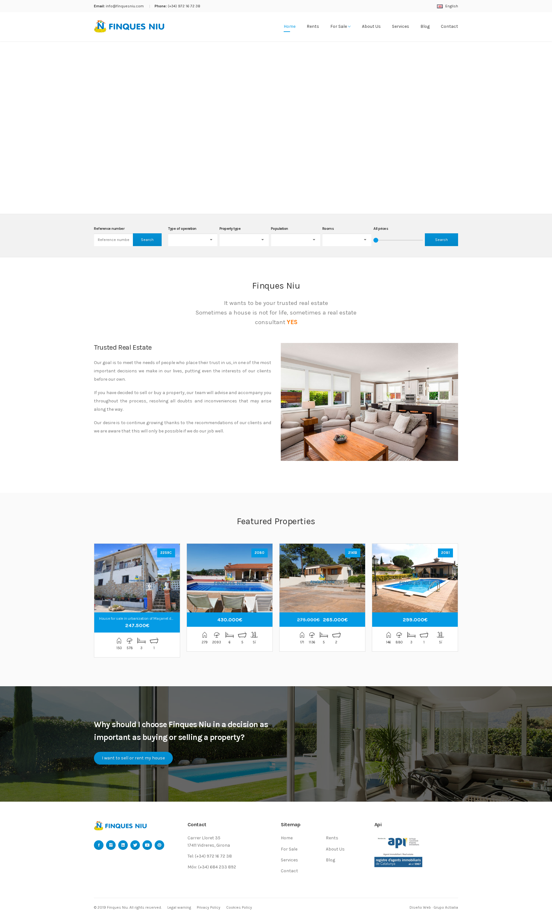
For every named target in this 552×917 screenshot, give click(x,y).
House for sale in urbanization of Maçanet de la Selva (143, 618)
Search (147, 239)
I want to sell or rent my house (133, 758)
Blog (425, 26)
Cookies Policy (239, 907)
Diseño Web (420, 907)
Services (400, 26)
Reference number (109, 228)
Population (279, 228)
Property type (230, 228)
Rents (313, 26)
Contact (449, 26)
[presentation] (12, 127)
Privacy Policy (208, 907)
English (451, 6)
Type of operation (182, 228)
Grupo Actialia (445, 907)
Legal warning (179, 907)
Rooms (328, 228)
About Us (371, 26)
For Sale (339, 26)
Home (289, 26)
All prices (380, 228)
